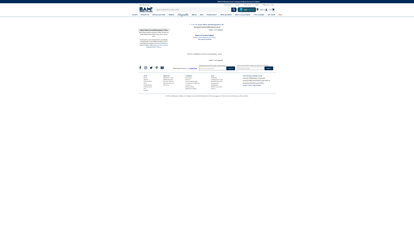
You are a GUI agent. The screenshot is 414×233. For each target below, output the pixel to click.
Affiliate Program (168, 79)
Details (220, 54)
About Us (188, 79)
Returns (213, 88)
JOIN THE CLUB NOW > (252, 85)
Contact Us (188, 85)
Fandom (146, 90)
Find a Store (188, 78)
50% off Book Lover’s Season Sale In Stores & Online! (208, 2)
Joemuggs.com (216, 96)
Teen (145, 83)
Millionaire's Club (268, 5)
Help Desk (214, 78)
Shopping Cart (215, 83)
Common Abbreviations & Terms (211, 27)
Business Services (168, 81)
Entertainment (148, 87)
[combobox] (197, 10)
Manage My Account (217, 79)
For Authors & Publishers (192, 83)
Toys (145, 88)
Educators (227, 5)
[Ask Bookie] (247, 9)
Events (237, 5)
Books (145, 78)
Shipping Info (214, 85)
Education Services (168, 83)
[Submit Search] (234, 10)
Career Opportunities (191, 81)
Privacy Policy (244, 96)
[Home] (145, 9)
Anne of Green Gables (204, 35)
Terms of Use (226, 96)
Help (257, 5)
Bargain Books (148, 85)
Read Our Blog (189, 87)
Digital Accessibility (190, 88)
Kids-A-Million (148, 81)
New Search (197, 27)
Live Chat (193, 68)
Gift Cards (247, 5)
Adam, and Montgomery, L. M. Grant (205, 37)
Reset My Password (216, 81)
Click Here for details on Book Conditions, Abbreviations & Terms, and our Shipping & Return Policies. (154, 45)
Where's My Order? (216, 87)
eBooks (146, 79)
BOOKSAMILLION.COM (205, 96)
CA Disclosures (235, 96)
